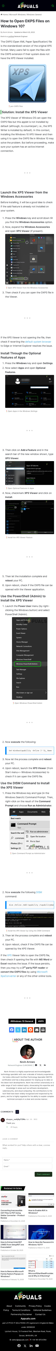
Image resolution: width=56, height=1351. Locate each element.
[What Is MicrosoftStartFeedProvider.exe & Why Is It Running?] (41, 1261)
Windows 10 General (22, 1021)
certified (11, 36)
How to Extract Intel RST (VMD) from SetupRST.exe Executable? (12, 1244)
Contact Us (40, 1314)
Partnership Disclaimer (21, 1314)
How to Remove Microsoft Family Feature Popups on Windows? (12, 1273)
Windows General (34, 14)
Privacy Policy (35, 1306)
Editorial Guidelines (42, 1310)
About (9, 1306)
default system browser (38, 341)
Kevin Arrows (7, 32)
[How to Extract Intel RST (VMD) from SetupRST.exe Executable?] (13, 1232)
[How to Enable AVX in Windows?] (41, 1200)
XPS (9, 955)
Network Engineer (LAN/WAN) (20, 1065)
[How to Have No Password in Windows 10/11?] (41, 1232)
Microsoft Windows (17, 14)
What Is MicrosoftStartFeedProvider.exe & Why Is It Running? (41, 1273)
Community (20, 1306)
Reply (15, 1127)
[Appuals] (28, 5)
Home (5, 14)
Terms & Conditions (21, 1310)
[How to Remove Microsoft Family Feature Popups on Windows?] (13, 1261)
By (2, 32)
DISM (39, 892)
